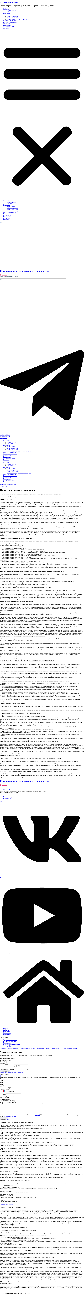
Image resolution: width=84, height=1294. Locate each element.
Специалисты (7, 23)
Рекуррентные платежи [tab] (6, 1072)
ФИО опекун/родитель (6, 1058)
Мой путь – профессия (9, 20)
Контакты (6, 28)
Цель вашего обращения (7, 1069)
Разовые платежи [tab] (18, 1072)
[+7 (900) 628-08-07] (42, 433)
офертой (37, 1115)
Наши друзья (6, 25)
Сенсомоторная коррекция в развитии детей (19, 19)
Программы (6, 13)
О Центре (6, 9)
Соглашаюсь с (33, 1115)
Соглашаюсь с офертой (6, 1204)
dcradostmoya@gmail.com (9, 2)
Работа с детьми (11, 14)
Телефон (2, 1063)
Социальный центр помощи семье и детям (25, 270)
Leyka (7, 1119)
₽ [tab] (0, 1076)
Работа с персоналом (12, 17)
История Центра (11, 10)
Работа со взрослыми (12, 16)
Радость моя (3, 275)
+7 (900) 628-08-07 (5, 435)
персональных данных (9, 1116)
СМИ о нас (10, 12)
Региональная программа (10, 22)
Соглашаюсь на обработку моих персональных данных (15, 1291)
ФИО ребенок (4, 1060)
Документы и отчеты (9, 26)
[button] (42, 114)
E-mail (2, 1062)
